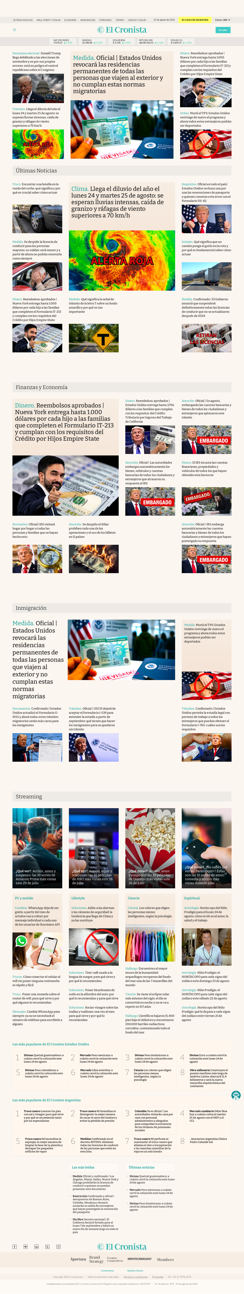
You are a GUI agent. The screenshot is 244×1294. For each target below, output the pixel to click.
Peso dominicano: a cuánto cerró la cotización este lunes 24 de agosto (154, 1058)
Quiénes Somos (135, 1270)
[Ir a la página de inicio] (122, 30)
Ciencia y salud (137, 20)
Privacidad (157, 1277)
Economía (70, 20)
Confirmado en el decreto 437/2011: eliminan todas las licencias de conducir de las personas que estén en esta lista (99, 1145)
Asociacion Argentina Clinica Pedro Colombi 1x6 (208, 1140)
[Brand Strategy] (96, 1260)
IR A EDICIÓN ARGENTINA (195, 20)
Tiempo (120, 20)
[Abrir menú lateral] (14, 29)
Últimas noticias (23, 20)
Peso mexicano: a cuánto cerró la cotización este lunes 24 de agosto (99, 1058)
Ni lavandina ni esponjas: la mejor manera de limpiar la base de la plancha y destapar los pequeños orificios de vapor (44, 1145)
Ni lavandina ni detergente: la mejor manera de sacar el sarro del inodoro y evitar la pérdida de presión (98, 1116)
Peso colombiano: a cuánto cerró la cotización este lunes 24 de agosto (44, 1073)
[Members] (165, 1260)
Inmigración (87, 20)
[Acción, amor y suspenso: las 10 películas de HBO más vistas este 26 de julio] (94, 848)
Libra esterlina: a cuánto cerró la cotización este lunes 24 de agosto (99, 1073)
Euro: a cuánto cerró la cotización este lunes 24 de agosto (208, 1058)
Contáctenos (107, 1270)
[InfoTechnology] (139, 1260)
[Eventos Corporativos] (115, 1260)
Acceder (223, 30)
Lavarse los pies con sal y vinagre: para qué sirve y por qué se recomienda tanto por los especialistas (44, 1116)
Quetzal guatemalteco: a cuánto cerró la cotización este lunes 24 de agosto (44, 1058)
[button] (236, 1095)
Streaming (105, 20)
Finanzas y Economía (42, 387)
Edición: (221, 20)
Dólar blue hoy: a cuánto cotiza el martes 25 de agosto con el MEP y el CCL (208, 1116)
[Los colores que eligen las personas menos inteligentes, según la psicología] (150, 943)
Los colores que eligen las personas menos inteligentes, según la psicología (152, 1075)
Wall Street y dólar (48, 20)
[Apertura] (78, 1260)
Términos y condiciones (135, 1277)
